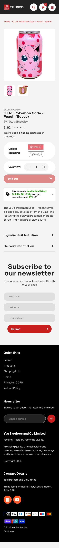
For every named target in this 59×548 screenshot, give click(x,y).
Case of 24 (36, 154)
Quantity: (15, 166)
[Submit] (51, 419)
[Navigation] (52, 7)
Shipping (24, 132)
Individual (36, 147)
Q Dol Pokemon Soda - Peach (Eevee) (32, 21)
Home (7, 21)
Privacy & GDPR (13, 382)
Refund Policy (12, 388)
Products (9, 365)
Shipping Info (12, 371)
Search (8, 360)
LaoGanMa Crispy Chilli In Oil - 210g (29, 192)
